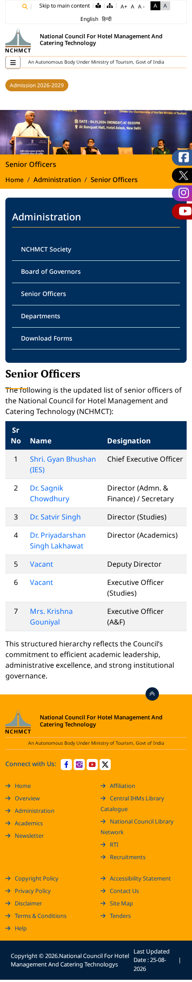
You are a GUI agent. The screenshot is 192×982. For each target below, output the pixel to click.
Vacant (41, 564)
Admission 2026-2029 (37, 85)
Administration (34, 811)
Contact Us (124, 891)
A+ (124, 6)
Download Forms (46, 338)
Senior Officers (43, 293)
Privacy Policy (33, 891)
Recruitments (128, 857)
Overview (27, 798)
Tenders (120, 916)
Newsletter (29, 836)
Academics (29, 823)
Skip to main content (64, 5)
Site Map (121, 903)
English (89, 19)
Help (21, 928)
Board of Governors (51, 271)
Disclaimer (28, 903)
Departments (40, 316)
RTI (114, 844)
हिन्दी (107, 19)
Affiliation (122, 786)
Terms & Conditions (41, 916)
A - (141, 6)
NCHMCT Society (46, 249)
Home (14, 179)
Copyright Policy (36, 878)
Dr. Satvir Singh (55, 517)
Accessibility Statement (140, 878)
